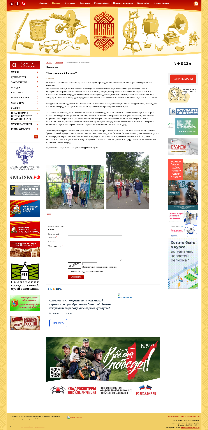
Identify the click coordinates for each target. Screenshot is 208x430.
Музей (15, 72)
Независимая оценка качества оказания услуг (21, 116)
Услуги (15, 108)
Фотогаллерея (20, 98)
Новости (56, 3)
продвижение (39, 427)
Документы (18, 77)
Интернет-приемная (123, 3)
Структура (70, 3)
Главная (43, 3)
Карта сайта (143, 3)
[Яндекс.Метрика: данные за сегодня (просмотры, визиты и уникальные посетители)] (74, 417)
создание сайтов (27, 427)
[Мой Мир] (57, 289)
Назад (48, 214)
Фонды (15, 87)
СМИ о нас (17, 103)
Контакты (85, 3)
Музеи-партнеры (21, 124)
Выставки (17, 93)
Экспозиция (19, 82)
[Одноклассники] (54, 289)
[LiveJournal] (60, 289)
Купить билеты (161, 3)
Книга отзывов (20, 129)
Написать (58, 323)
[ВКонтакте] (47, 289)
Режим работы (101, 3)
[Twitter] (51, 289)
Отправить (76, 277)
